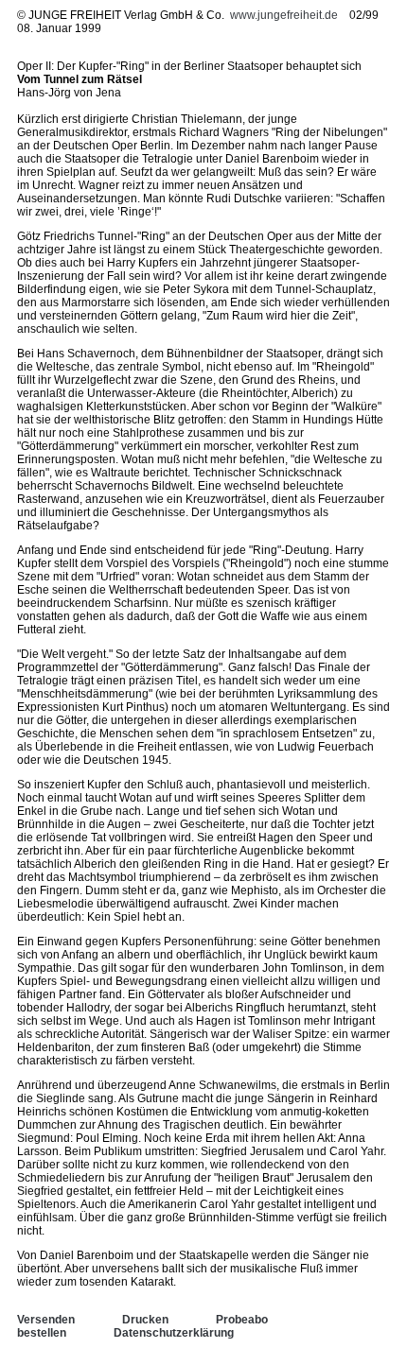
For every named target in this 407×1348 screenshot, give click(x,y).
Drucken (145, 1319)
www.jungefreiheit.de (284, 15)
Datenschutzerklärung (174, 1332)
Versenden (46, 1319)
